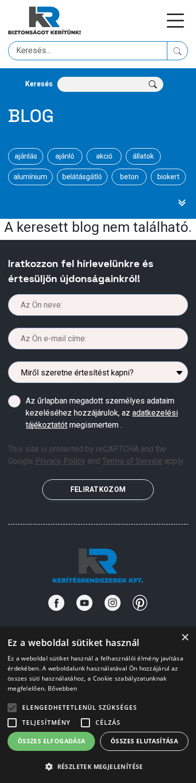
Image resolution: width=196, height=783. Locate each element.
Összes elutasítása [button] (144, 741)
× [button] (184, 637)
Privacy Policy (60, 461)
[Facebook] (56, 603)
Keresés (39, 84)
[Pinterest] (140, 603)
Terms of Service (132, 461)
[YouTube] (84, 603)
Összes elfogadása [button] (51, 741)
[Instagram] (113, 603)
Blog (31, 115)
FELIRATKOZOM (98, 489)
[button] (98, 766)
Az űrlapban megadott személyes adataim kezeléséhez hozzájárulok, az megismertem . (102, 413)
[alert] (98, 705)
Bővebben (62, 688)
